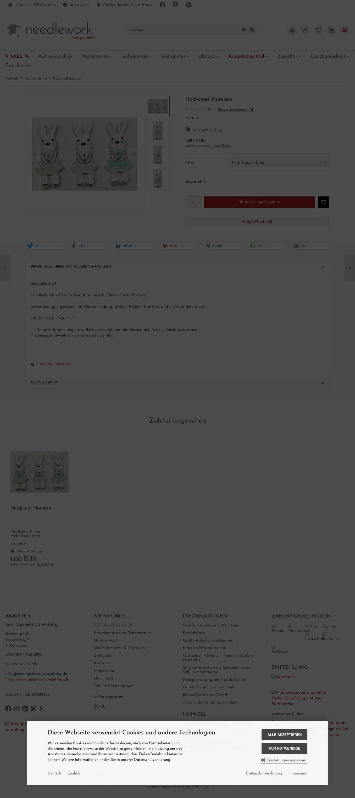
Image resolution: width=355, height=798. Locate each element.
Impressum (298, 774)
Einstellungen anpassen (286, 760)
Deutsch (54, 774)
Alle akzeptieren (285, 735)
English (74, 774)
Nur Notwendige (284, 748)
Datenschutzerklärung (264, 774)
